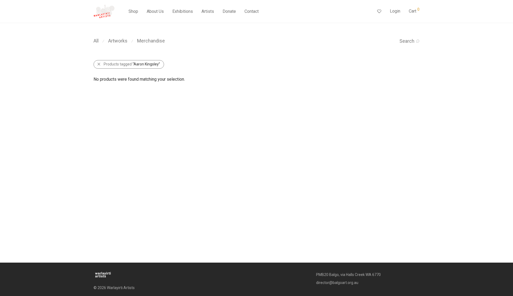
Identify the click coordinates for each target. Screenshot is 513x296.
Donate (229, 11)
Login (395, 11)
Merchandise (151, 41)
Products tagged (132, 64)
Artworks (117, 41)
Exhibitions (182, 11)
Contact (251, 11)
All (96, 41)
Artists (207, 11)
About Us (155, 11)
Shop (133, 11)
